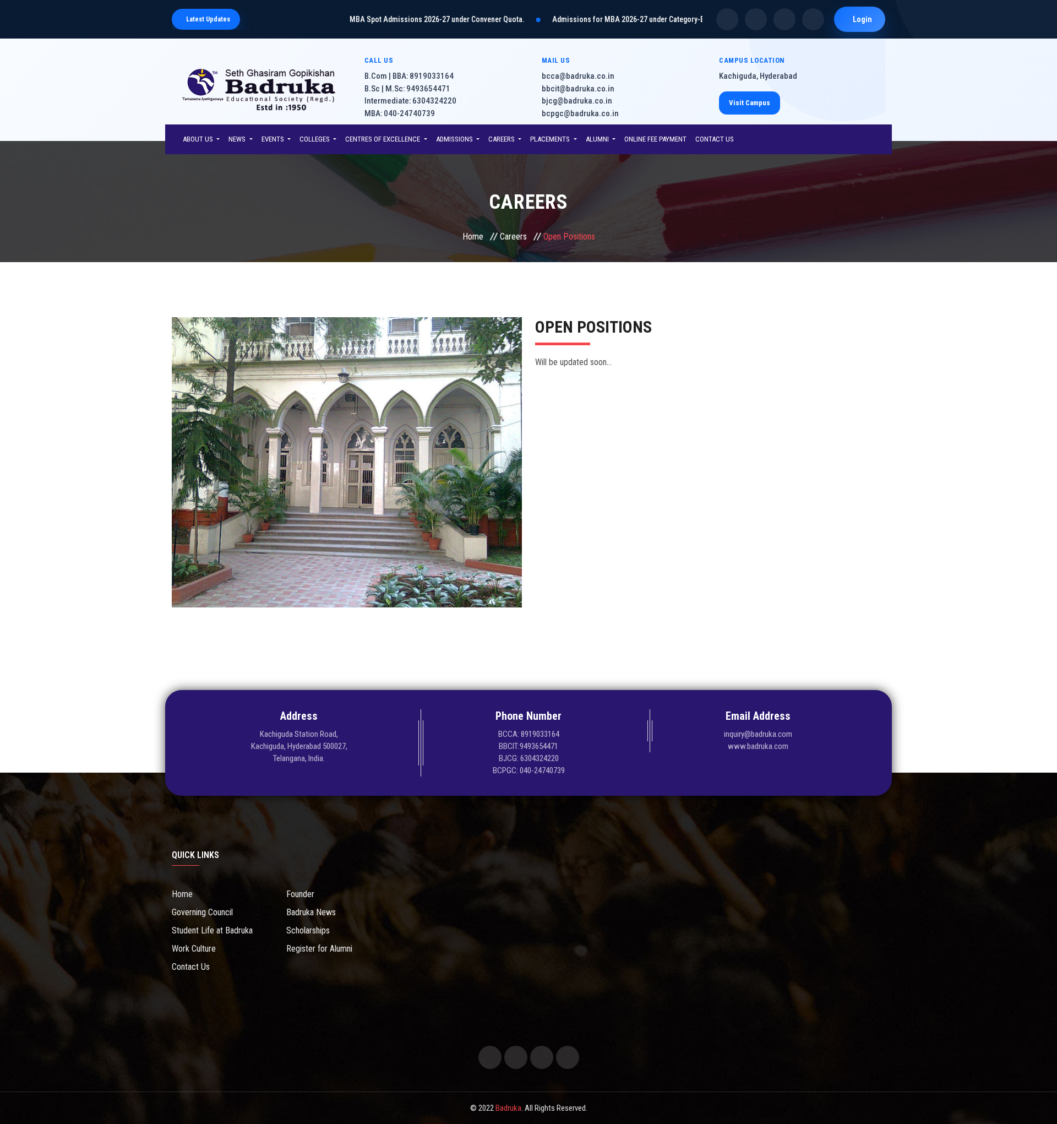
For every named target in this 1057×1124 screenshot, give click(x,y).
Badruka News (311, 912)
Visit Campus (749, 103)
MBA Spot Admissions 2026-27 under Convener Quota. (383, 19)
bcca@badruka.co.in (578, 76)
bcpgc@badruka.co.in (580, 113)
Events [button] (273, 139)
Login (862, 19)
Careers (513, 236)
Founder (300, 894)
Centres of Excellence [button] (383, 139)
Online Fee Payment (655, 139)
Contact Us (714, 139)
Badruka (508, 1108)
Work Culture (194, 948)
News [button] (237, 139)
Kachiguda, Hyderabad (758, 76)
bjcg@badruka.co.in (577, 101)
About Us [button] (199, 139)
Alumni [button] (598, 139)
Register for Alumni (319, 948)
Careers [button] (502, 139)
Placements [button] (550, 139)
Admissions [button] (455, 139)
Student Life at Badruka (212, 930)
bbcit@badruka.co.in (578, 89)
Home (472, 236)
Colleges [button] (315, 139)
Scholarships (308, 930)
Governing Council (202, 912)
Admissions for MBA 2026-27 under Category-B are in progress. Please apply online (633, 19)
